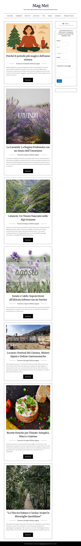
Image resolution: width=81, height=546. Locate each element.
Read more (28, 80)
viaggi (50, 16)
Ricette (27, 16)
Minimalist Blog (43, 543)
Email (59, 57)
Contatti (58, 16)
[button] (66, 23)
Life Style (36, 16)
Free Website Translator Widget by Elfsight (66, 25)
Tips (43, 16)
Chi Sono (10, 16)
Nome (58, 47)
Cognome (59, 53)
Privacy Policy (69, 16)
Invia (59, 81)
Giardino (19, 16)
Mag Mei (40, 5)
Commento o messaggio (64, 66)
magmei (37, 63)
